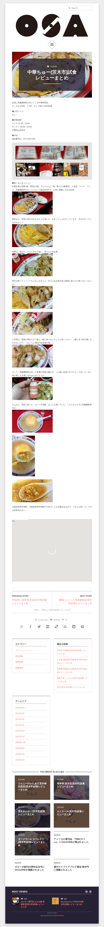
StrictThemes (59, 916)
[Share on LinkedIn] (73, 626)
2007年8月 (20, 731)
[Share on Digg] (47, 626)
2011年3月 (19, 725)
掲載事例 (19, 668)
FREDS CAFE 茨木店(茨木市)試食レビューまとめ (29, 602)
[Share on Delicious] (56, 626)
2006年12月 (20, 742)
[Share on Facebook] (30, 626)
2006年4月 (20, 760)
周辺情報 (53, 67)
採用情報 (19, 662)
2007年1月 (20, 736)
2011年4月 (19, 719)
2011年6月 (19, 713)
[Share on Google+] (21, 626)
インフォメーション (23, 650)
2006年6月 (20, 754)
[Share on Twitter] (39, 626)
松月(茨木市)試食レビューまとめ (71, 687)
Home (36, 610)
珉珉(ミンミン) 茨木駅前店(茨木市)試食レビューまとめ (75, 602)
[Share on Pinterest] (82, 626)
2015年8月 (20, 708)
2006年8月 (20, 748)
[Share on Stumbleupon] (65, 626)
